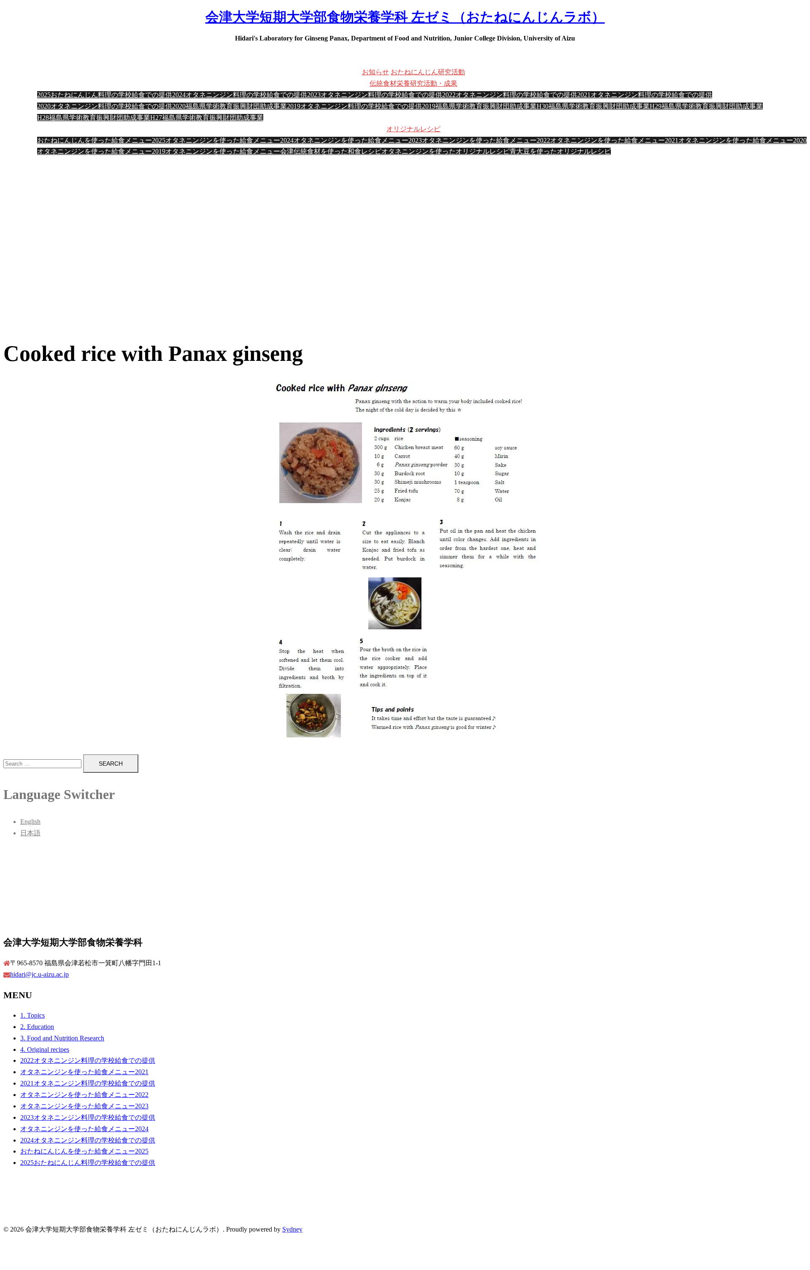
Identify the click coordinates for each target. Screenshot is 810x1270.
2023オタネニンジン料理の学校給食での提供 (374, 94)
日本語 (30, 833)
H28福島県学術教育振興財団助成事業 (93, 117)
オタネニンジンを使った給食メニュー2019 (101, 151)
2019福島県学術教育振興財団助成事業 (479, 106)
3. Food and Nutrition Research (62, 1038)
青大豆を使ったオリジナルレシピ (560, 151)
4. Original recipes (44, 1049)
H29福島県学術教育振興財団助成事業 (706, 106)
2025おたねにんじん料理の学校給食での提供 (104, 94)
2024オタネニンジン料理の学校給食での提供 (239, 94)
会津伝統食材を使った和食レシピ (330, 151)
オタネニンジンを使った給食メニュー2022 (486, 140)
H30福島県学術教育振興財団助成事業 (593, 106)
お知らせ (375, 72)
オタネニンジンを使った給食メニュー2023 (358, 140)
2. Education (37, 1026)
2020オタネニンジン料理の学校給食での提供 (104, 106)
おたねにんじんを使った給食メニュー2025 (101, 140)
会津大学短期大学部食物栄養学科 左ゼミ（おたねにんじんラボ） (405, 16)
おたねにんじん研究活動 (428, 72)
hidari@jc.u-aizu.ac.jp (39, 974)
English (30, 821)
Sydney (292, 1229)
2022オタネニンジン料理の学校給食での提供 (509, 94)
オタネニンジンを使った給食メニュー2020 (742, 140)
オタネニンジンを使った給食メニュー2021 (614, 140)
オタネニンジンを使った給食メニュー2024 (229, 140)
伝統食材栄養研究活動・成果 (413, 83)
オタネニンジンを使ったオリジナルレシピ (445, 151)
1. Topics (32, 1015)
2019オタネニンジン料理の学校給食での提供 (354, 106)
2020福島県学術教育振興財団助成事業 (229, 106)
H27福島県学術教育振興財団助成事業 (206, 117)
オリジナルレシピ (413, 129)
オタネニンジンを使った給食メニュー (222, 151)
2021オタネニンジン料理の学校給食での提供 (644, 94)
